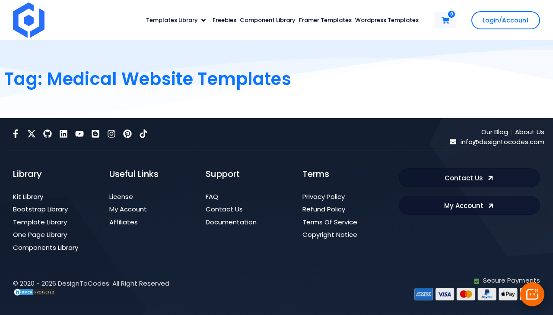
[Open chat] (532, 294)
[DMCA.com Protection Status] (34, 291)
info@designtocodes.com (502, 141)
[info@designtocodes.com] (453, 142)
